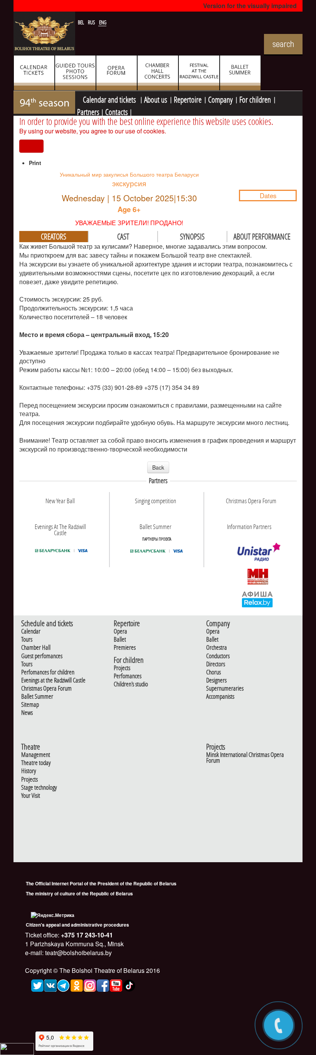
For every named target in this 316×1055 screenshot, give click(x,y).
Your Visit (30, 796)
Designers (216, 680)
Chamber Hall (35, 648)
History (28, 771)
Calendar (30, 631)
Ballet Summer (37, 696)
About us (155, 98)
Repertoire (188, 98)
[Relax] (257, 599)
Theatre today (35, 763)
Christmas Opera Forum (46, 688)
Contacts (116, 111)
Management (35, 755)
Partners (88, 111)
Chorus (213, 672)
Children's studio (131, 684)
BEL (81, 22)
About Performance (262, 236)
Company (220, 98)
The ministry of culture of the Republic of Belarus (79, 893)
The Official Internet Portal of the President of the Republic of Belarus (101, 883)
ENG (102, 22)
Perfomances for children (47, 672)
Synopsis (192, 236)
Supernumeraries (225, 688)
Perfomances (127, 676)
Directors (215, 664)
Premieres (125, 648)
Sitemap (30, 705)
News (27, 713)
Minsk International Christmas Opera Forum (245, 757)
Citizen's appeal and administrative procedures (77, 924)
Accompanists (220, 696)
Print (35, 163)
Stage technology (39, 787)
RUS (92, 22)
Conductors (218, 656)
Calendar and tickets (110, 98)
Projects (122, 668)
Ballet (120, 639)
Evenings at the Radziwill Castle (53, 680)
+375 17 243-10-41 (86, 934)
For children (255, 98)
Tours (26, 639)
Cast (123, 236)
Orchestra (216, 648)
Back (158, 467)
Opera (120, 631)
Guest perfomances (41, 656)
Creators (53, 236)
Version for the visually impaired (250, 5)
